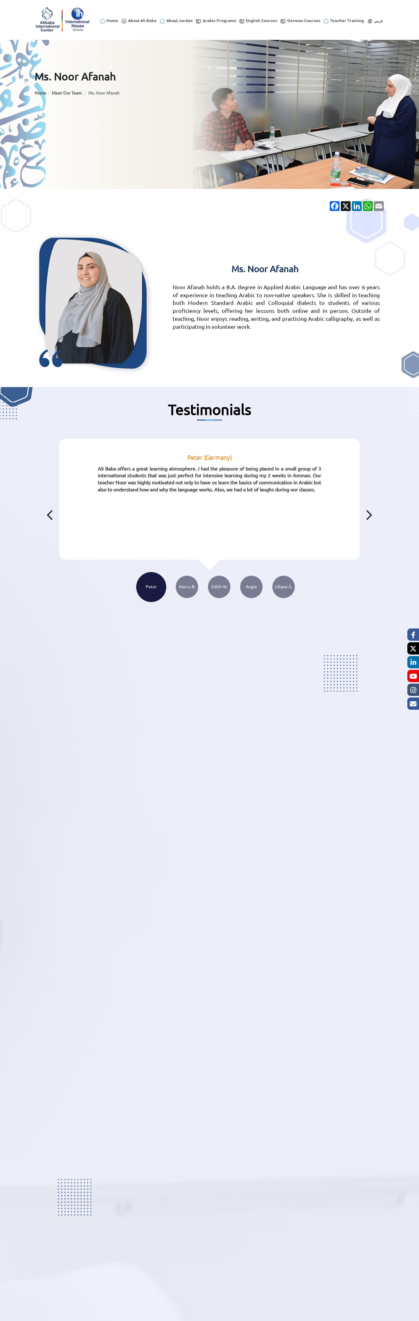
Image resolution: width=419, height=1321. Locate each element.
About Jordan (179, 20)
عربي (378, 20)
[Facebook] (413, 634)
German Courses (303, 20)
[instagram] (413, 690)
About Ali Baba (142, 20)
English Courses (261, 20)
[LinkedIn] (413, 662)
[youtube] (413, 676)
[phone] (413, 703)
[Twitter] (413, 648)
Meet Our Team (67, 93)
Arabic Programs (219, 20)
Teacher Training (347, 20)
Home (112, 20)
